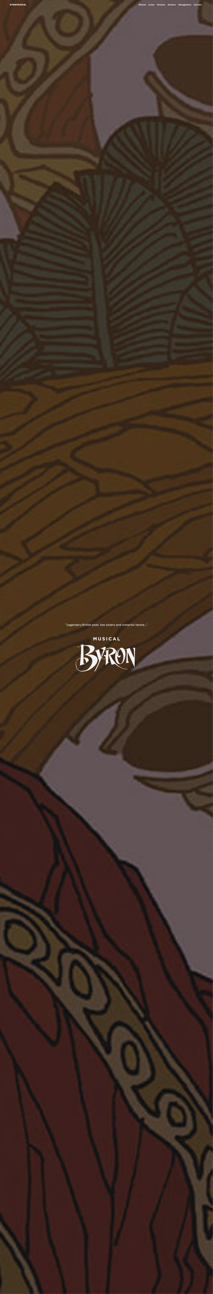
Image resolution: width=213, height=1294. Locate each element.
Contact (198, 5)
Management (184, 5)
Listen (151, 5)
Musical (142, 5)
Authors (172, 5)
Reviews (161, 5)
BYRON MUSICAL (18, 5)
